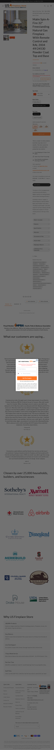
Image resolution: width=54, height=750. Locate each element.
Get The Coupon (27, 378)
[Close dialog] (37, 360)
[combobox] (19, 373)
